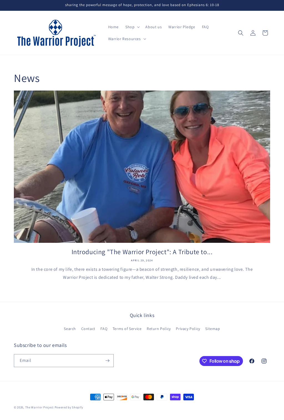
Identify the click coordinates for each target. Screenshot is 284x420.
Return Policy (159, 328)
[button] (132, 27)
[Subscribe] (107, 360)
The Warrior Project (39, 407)
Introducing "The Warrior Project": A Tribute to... (142, 252)
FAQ (103, 328)
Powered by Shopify (69, 407)
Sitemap (212, 328)
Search (70, 328)
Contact (88, 328)
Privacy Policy (188, 328)
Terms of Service (127, 328)
